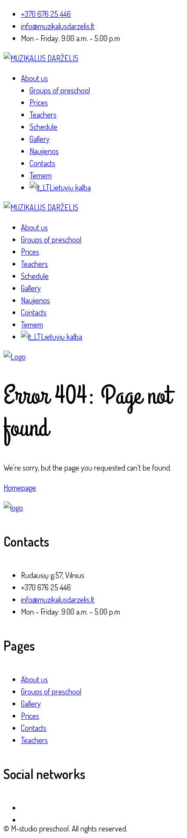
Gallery (40, 139)
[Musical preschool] (40, 58)
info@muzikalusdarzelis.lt (57, 26)
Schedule (43, 126)
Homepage (19, 487)
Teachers (43, 114)
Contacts (42, 163)
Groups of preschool (60, 90)
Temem (41, 175)
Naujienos (44, 151)
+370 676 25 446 (46, 14)
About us (34, 78)
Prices (39, 102)
